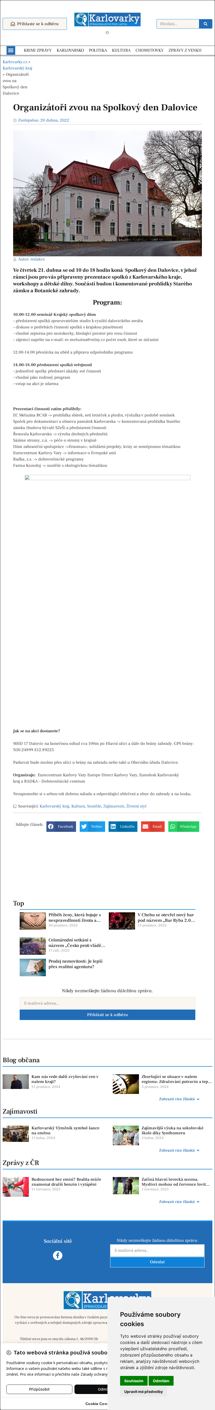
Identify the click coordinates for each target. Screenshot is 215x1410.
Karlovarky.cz (15, 61)
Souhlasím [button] (133, 1381)
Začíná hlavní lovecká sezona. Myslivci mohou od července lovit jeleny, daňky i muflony (174, 1184)
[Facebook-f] (57, 1255)
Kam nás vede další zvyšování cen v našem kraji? (65, 1079)
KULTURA (121, 50)
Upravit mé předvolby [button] (143, 1391)
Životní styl (136, 806)
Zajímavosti (113, 806)
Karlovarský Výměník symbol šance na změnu (65, 1130)
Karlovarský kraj (17, 68)
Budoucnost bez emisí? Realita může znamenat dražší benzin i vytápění (66, 1182)
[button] (11, 50)
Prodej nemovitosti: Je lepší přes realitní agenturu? (76, 963)
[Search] (205, 23)
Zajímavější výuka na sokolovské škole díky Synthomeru (172, 1130)
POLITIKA (98, 50)
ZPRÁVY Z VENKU (185, 50)
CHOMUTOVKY (150, 50)
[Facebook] (107, 32)
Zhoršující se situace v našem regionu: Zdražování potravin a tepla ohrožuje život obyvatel (176, 1081)
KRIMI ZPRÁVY (38, 50)
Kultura (78, 806)
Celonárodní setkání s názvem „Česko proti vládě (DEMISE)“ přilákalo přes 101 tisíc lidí (75, 948)
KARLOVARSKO (70, 50)
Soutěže (94, 806)
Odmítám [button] (161, 1381)
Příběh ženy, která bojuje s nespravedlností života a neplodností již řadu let (75, 920)
